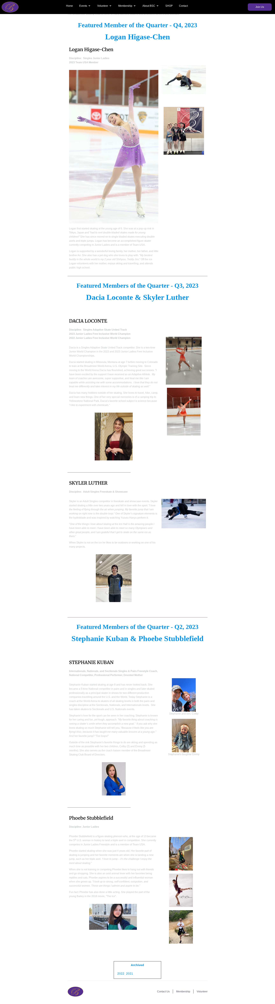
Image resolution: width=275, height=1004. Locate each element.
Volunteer (102, 5)
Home (69, 5)
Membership (125, 5)
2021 (129, 973)
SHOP (169, 5)
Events (83, 5)
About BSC (148, 5)
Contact (183, 5)
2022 (120, 973)
